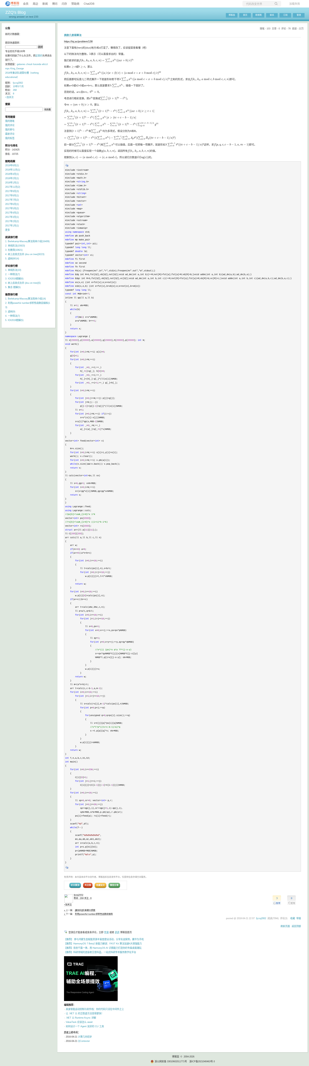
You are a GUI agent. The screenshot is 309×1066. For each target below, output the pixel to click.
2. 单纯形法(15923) (15, 245)
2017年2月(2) (12, 221)
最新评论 (9, 134)
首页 (245, 15)
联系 (272, 15)
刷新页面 (285, 926)
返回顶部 (296, 926)
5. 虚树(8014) (12, 258)
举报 (298, 918)
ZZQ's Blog (15, 12)
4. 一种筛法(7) (12, 315)
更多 (7, 230)
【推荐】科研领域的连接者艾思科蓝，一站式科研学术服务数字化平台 (100, 952)
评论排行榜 (11, 265)
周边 (35, 3)
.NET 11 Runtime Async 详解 (81, 1017)
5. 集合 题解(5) (13, 287)
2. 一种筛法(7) (12, 274)
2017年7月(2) (12, 199)
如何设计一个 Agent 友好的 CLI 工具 (85, 1026)
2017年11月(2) (12, 187)
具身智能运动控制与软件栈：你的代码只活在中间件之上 (95, 1009)
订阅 (285, 15)
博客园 (232, 15)
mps (7, 68)
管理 (299, 15)
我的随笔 (9, 121)
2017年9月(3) (12, 191)
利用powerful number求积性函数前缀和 (94, 914)
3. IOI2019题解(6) (14, 278)
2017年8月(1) (12, 195)
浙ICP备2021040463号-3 (202, 1061)
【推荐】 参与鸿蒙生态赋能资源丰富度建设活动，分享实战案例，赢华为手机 (104, 939)
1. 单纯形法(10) (13, 270)
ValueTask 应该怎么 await (79, 1022)
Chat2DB (89, 3)
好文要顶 (75, 885)
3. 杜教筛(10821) (14, 250)
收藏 (292, 918)
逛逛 (117, 932)
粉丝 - (79, 898)
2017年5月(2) (12, 208)
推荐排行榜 (11, 294)
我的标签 (9, 138)
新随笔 (258, 15)
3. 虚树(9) (10, 311)
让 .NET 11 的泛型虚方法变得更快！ (85, 1013)
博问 (54, 3)
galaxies (21, 64)
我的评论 (9, 125)
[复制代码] (67, 166)
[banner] (11, 3)
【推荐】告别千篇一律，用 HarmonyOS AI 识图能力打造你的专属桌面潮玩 (102, 948)
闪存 (64, 3)
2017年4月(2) (12, 212)
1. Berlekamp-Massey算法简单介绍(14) (25, 298)
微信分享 (114, 885)
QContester (84, 1041)
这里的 (38, 55)
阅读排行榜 (11, 237)
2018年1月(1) (12, 182)
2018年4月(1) (12, 174)
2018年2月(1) (12, 178)
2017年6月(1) (12, 204)
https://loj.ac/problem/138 (78, 41)
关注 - (88, 898)
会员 (25, 3)
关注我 (88, 885)
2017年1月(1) (12, 225)
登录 (106, 932)
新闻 (45, 3)
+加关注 (68, 904)
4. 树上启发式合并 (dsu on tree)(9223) (24, 254)
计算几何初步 (85, 1036)
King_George (17, 68)
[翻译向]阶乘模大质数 (85, 910)
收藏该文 (100, 885)
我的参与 (9, 129)
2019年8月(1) (12, 165)
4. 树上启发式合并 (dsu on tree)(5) (23, 283)
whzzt (45, 64)
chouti (29, 64)
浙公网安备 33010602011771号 (171, 1061)
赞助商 (75, 3)
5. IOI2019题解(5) (14, 320)
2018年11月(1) (12, 169)
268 (15, 90)
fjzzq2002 (78, 895)
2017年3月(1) (12, 217)
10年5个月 (18, 86)
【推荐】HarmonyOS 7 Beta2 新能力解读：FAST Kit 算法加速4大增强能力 (103, 943)
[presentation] (90, 53)
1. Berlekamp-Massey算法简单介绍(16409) (27, 241)
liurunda (37, 64)
